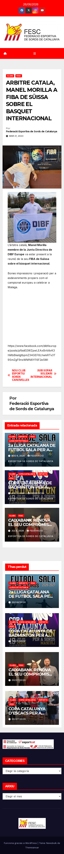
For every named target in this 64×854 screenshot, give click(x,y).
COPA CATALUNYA (27, 474)
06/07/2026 (19, 680)
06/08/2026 (19, 602)
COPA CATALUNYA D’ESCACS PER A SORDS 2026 (27, 713)
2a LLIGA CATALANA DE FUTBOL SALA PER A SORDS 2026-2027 (31, 450)
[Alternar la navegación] (35, 53)
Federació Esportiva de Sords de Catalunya (31, 131)
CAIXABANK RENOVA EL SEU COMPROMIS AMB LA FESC (29, 524)
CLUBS (10, 76)
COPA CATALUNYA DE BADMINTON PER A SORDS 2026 (30, 487)
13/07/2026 (18, 641)
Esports (23, 437)
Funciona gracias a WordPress (21, 843)
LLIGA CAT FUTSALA (18, 441)
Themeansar (32, 847)
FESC (18, 76)
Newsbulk (51, 843)
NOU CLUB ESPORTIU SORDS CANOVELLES (20, 375)
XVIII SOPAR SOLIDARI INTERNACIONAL (42, 373)
